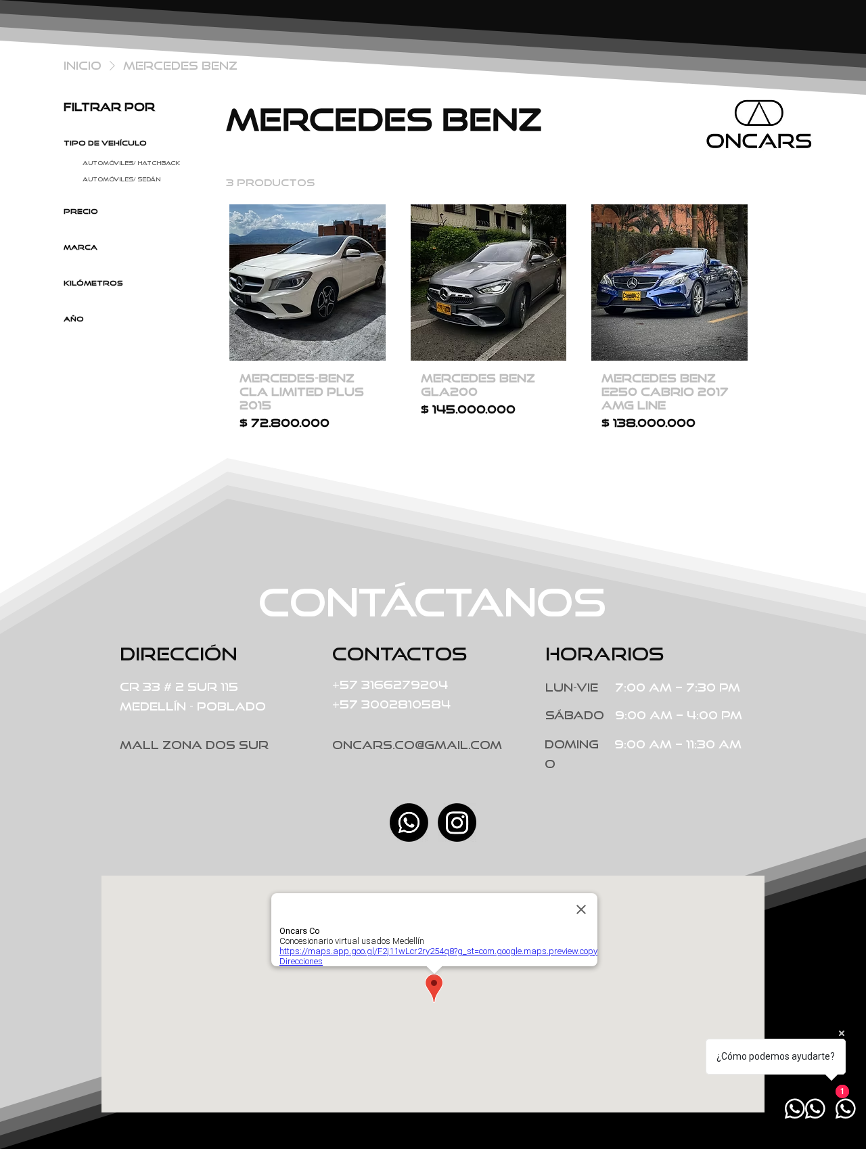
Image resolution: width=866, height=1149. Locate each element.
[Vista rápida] (307, 282)
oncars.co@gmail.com (417, 744)
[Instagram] (457, 822)
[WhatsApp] (409, 822)
